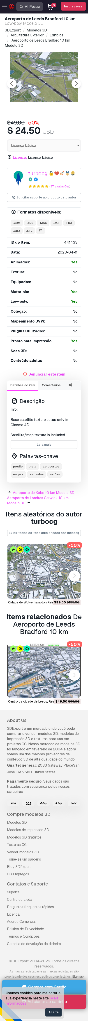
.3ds (30, 223)
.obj (16, 231)
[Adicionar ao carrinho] (65, 592)
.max (43, 223)
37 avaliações (59, 186)
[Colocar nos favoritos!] (74, 592)
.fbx (69, 223)
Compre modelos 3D (28, 814)
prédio (18, 466)
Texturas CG (17, 844)
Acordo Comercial (21, 921)
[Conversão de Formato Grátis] (40, 231)
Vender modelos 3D (23, 852)
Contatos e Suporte (27, 884)
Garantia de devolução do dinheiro (34, 943)
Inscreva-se (73, 6)
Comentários (51, 385)
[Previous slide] (11, 83)
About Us (16, 720)
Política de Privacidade (25, 929)
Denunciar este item (46, 374)
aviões (55, 474)
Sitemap (78, 976)
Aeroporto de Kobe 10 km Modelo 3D (43, 492)
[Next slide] (76, 83)
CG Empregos (18, 874)
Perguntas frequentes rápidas (30, 907)
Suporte (13, 892)
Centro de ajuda (19, 899)
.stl (29, 231)
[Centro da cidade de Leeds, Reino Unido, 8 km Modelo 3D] (44, 670)
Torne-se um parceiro (24, 859)
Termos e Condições (23, 936)
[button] (74, 576)
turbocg (38, 173)
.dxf (56, 223)
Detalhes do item (22, 385)
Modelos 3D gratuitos (24, 837)
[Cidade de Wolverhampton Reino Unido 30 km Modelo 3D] (44, 571)
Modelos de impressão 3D (28, 829)
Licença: (20, 157)
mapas (18, 474)
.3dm (17, 223)
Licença (13, 914)
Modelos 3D (17, 822)
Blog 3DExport (19, 866)
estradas (37, 474)
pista (33, 466)
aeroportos (51, 466)
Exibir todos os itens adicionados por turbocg (44, 533)
